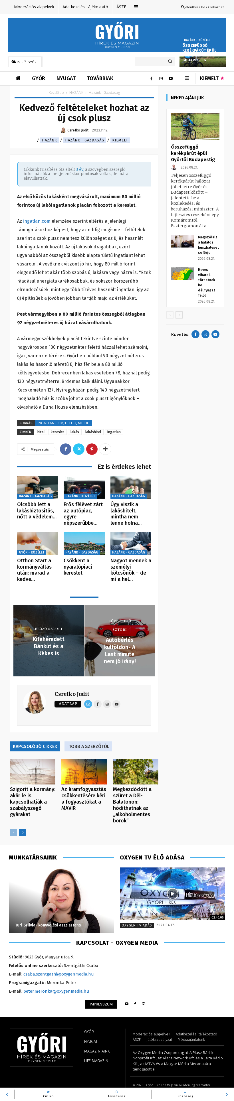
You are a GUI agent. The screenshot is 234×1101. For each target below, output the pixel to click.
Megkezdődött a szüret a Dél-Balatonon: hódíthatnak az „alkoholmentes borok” (132, 805)
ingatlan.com (37, 221)
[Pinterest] (92, 449)
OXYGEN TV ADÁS (137, 925)
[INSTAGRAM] (144, 1004)
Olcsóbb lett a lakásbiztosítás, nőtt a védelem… (37, 510)
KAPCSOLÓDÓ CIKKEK (35, 746)
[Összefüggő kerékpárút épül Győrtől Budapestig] (195, 127)
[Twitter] (78, 449)
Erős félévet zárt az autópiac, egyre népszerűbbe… (83, 513)
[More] (105, 449)
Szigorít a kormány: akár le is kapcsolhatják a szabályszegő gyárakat (32, 802)
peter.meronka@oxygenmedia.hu (56, 991)
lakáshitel (93, 431)
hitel (41, 431)
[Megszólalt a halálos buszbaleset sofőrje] (182, 241)
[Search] (170, 61)
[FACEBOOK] (135, 1004)
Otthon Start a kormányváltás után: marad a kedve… (34, 569)
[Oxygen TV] (172, 893)
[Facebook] (151, 78)
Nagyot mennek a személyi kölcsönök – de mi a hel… (130, 569)
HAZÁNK (76, 92)
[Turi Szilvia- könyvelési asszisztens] (61, 900)
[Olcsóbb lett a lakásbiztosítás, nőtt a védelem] (37, 487)
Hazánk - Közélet (197, 40)
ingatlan (114, 431)
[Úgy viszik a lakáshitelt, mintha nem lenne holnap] (130, 487)
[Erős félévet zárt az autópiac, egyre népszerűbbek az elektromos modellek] (84, 487)
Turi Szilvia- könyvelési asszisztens (48, 925)
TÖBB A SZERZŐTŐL (89, 746)
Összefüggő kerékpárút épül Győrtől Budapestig (199, 52)
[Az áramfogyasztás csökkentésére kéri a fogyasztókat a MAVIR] (84, 771)
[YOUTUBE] (127, 1004)
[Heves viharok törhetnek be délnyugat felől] (182, 273)
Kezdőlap (56, 92)
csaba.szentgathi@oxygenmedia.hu (58, 974)
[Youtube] (170, 78)
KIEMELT (120, 140)
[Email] (88, 704)
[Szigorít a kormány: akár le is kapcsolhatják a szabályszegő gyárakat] (32, 771)
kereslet (57, 431)
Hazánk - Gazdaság (84, 140)
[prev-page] (13, 832)
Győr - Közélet (32, 552)
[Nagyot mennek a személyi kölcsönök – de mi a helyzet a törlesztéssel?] (130, 543)
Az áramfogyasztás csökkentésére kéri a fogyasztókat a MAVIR (83, 798)
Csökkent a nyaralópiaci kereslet (78, 566)
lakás (74, 431)
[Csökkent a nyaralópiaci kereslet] (84, 543)
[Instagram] (161, 78)
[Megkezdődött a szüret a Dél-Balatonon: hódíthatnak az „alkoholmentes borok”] (135, 771)
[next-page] (22, 832)
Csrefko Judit (72, 694)
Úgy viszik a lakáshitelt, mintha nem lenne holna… (126, 513)
